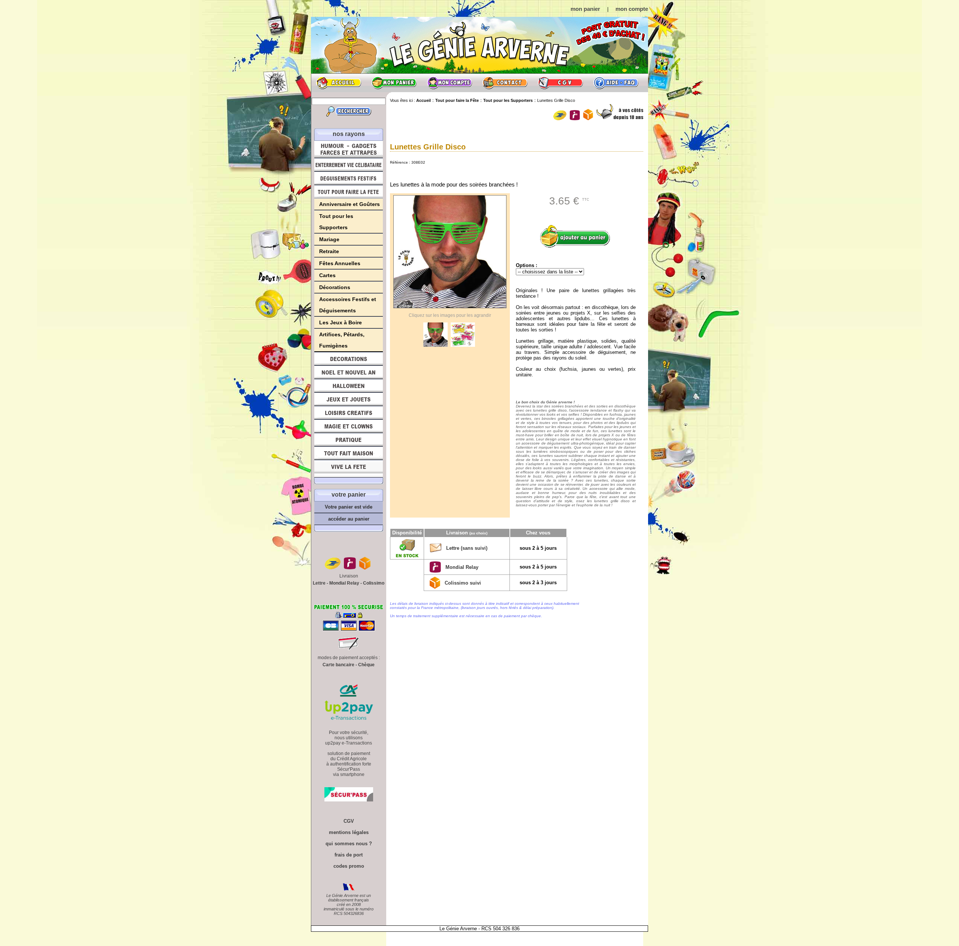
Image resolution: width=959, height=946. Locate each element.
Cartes (327, 275)
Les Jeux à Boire (340, 322)
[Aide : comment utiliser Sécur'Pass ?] (348, 800)
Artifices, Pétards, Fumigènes (341, 340)
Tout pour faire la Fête (348, 191)
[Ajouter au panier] (577, 236)
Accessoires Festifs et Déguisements (347, 304)
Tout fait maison (348, 453)
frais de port (349, 855)
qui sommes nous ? (349, 843)
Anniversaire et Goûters (349, 204)
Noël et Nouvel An (348, 372)
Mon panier (394, 82)
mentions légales (349, 832)
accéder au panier (348, 519)
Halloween (348, 385)
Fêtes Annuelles (339, 263)
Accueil (338, 82)
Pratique (348, 439)
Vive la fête (348, 468)
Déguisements (348, 178)
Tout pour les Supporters (336, 221)
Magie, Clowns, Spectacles (348, 426)
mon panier (585, 9)
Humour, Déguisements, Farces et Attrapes (348, 149)
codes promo (348, 866)
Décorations (334, 287)
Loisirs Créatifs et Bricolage (348, 412)
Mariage (329, 239)
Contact (504, 82)
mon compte (631, 9)
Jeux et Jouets (348, 399)
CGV (560, 82)
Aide (615, 82)
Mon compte (449, 82)
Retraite (329, 251)
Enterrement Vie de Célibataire (348, 164)
